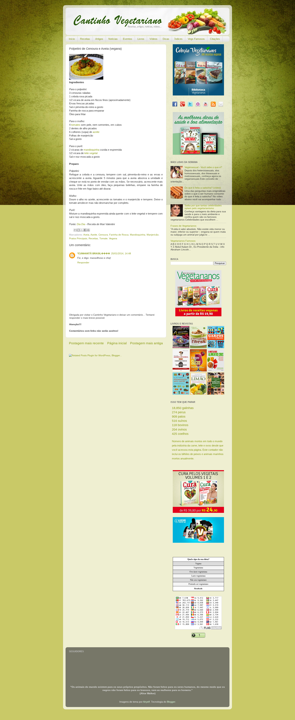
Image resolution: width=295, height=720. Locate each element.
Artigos (99, 38)
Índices (178, 38)
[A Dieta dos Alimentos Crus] (215, 370)
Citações (215, 38)
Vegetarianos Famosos (183, 241)
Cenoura (103, 234)
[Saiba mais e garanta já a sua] (198, 94)
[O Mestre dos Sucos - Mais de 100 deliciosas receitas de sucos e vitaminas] (198, 370)
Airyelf (146, 702)
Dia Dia (81, 224)
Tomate (103, 238)
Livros (140, 38)
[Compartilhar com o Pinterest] (88, 230)
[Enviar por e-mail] (75, 230)
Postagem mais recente (86, 343)
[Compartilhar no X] (81, 230)
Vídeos (153, 38)
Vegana (113, 238)
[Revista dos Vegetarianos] (181, 347)
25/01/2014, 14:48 (121, 253)
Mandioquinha (137, 234)
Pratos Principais (78, 238)
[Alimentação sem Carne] (181, 394)
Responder (83, 262)
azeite (96, 132)
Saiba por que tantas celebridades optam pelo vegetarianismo (203, 207)
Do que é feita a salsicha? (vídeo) (203, 187)
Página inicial (117, 343)
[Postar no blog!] (78, 230)
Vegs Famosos (196, 38)
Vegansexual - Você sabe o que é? (203, 167)
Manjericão (153, 234)
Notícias (113, 38)
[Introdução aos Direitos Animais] (215, 394)
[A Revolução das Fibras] (198, 347)
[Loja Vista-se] (198, 542)
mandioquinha (91, 149)
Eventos (127, 38)
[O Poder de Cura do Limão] (198, 394)
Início (72, 38)
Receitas (85, 38)
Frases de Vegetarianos (183, 226)
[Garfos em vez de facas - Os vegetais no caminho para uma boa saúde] (215, 347)
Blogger (171, 702)
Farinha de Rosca (119, 234)
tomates (75, 124)
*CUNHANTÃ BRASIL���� (93, 253)
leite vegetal (90, 153)
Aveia (86, 234)
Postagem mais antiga (146, 343)
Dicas (166, 38)
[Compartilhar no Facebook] (85, 230)
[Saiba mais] (198, 315)
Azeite (93, 234)
